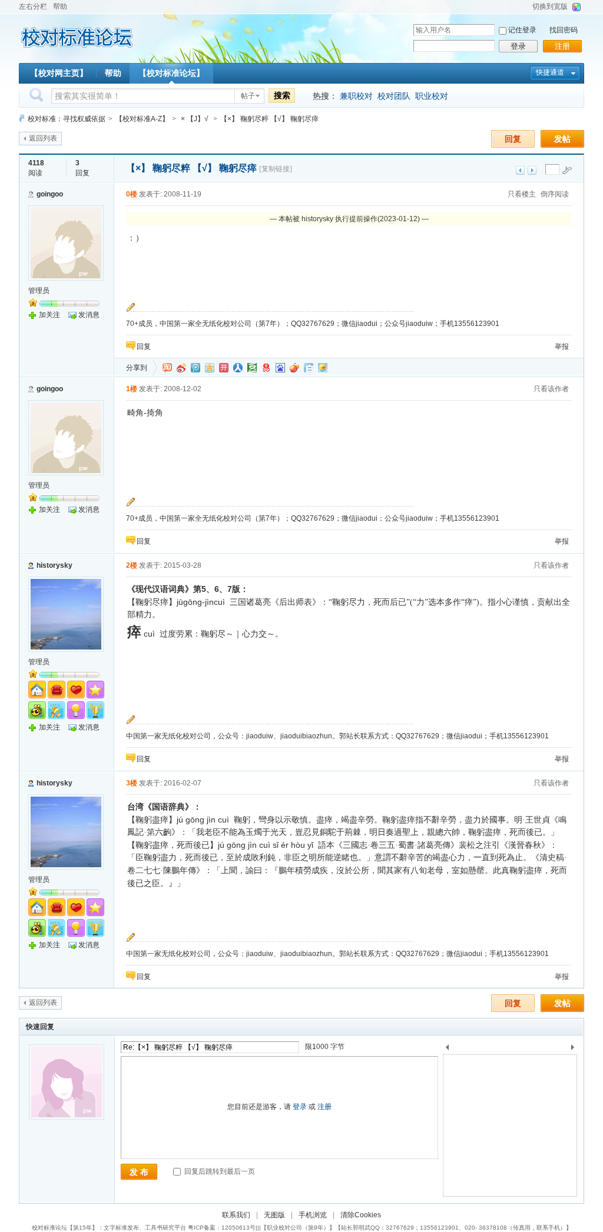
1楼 (131, 389)
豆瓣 (252, 367)
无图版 (274, 1215)
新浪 (181, 367)
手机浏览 (313, 1215)
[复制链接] (275, 169)
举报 (562, 346)
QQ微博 (195, 367)
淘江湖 (167, 367)
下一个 (575, 1049)
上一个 (447, 1049)
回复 (513, 139)
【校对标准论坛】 (171, 73)
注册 (562, 46)
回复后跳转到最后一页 (219, 1171)
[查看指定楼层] (567, 170)
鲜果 (294, 367)
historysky (54, 565)
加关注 (49, 315)
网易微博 (266, 367)
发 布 (139, 1172)
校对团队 (393, 96)
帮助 (60, 6)
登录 (518, 46)
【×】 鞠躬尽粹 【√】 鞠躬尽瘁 (269, 119)
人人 (238, 367)
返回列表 (43, 138)
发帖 (562, 139)
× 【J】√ (194, 119)
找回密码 (563, 30)
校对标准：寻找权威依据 (66, 119)
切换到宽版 (550, 6)
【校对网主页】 (59, 73)
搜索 (282, 95)
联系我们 (236, 1215)
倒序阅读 (555, 194)
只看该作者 (551, 389)
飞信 (322, 367)
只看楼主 (522, 194)
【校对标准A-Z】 (142, 119)
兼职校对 (356, 96)
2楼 (131, 565)
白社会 (308, 367)
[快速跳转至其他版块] (22, 119)
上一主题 (520, 170)
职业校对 (431, 96)
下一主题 (532, 170)
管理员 (38, 291)
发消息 (89, 315)
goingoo (50, 194)
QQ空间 (209, 367)
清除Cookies (360, 1215)
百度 (280, 367)
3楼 (131, 783)
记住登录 (522, 30)
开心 (223, 367)
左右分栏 (33, 6)
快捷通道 (550, 72)
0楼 (131, 194)
